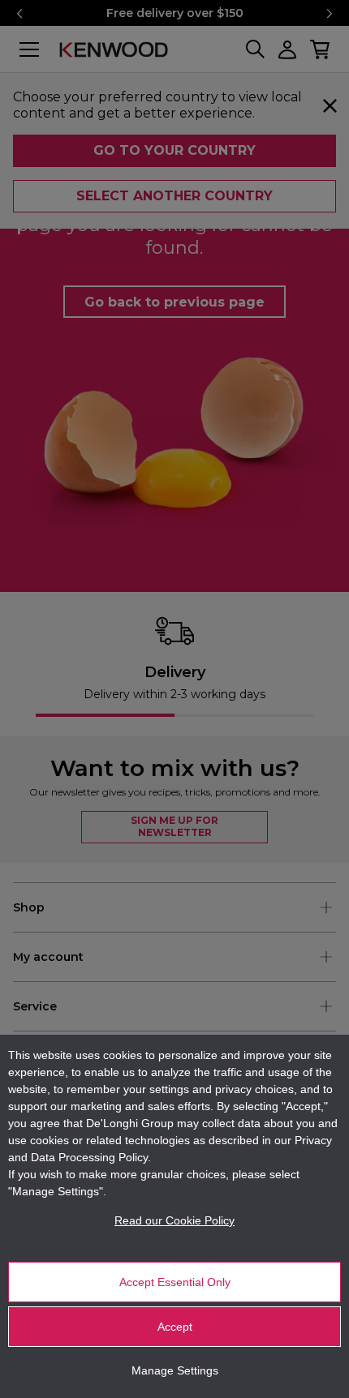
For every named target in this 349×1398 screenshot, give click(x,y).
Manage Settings (174, 1370)
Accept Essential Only (175, 1282)
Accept (174, 1326)
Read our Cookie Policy (174, 1220)
